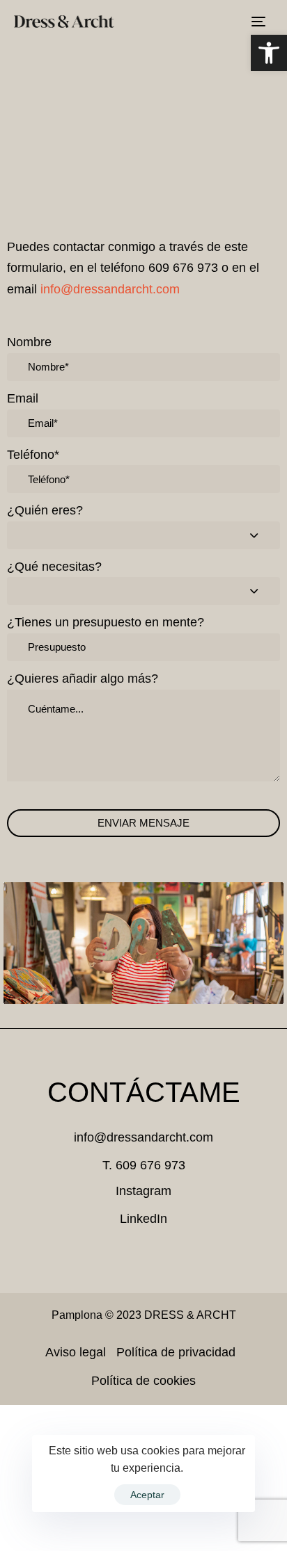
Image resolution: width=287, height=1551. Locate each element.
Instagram (143, 1191)
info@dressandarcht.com (110, 289)
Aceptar (147, 1494)
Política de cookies (143, 1381)
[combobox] (143, 535)
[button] (269, 53)
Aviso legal (75, 1352)
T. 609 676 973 (143, 1165)
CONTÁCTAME (143, 1092)
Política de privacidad (175, 1352)
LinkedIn (143, 1219)
